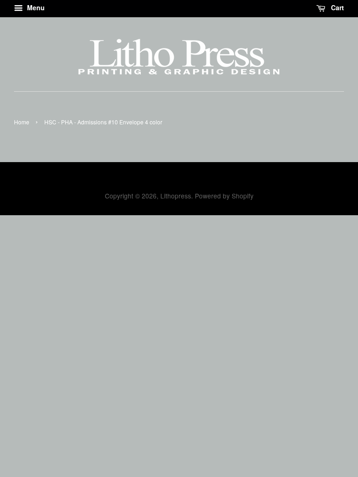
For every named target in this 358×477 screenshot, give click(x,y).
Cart (336, 7)
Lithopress (175, 195)
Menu (35, 7)
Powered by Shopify (224, 195)
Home (21, 122)
